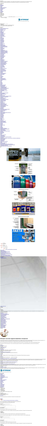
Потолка (1, 75)
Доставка (1, 10)
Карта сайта (1, 395)
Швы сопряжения (2, 93)
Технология (1, 102)
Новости (1, 378)
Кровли (1, 84)
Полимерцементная (2, 36)
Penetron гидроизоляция (3, 122)
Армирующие (2, 60)
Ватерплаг (1, 123)
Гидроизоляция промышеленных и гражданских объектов (7, 144)
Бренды (1, 94)
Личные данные (2, 385)
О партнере (1, 101)
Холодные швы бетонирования (4, 92)
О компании (1, 11)
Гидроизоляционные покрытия (4, 105)
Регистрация (1, 386)
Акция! (1, 354)
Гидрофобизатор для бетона (3, 50)
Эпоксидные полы (2, 73)
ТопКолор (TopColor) (3, 138)
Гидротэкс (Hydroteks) (3, 100)
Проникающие (2, 40)
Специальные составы (3, 62)
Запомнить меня (3, 17)
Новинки (1, 374)
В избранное (1, 310)
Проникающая (2, 115)
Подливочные (2, 55)
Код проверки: (2, 407)
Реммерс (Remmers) (2, 129)
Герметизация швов (2, 85)
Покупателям (2, 382)
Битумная (1, 29)
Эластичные (1, 39)
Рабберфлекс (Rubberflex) (3, 128)
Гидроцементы (2, 42)
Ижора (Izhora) (2, 108)
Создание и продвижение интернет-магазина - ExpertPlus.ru (10, 400)
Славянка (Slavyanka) (3, 130)
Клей (1, 134)
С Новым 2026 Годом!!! (3, 347)
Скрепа (1, 126)
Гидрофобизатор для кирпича (4, 51)
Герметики (1, 47)
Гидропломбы (2, 41)
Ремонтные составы (2, 53)
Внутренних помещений (3, 68)
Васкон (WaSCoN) (2, 95)
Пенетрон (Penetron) (2, 121)
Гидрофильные (2, 48)
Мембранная (1, 32)
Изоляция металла (2, 86)
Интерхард (1, 111)
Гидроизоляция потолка (3, 79)
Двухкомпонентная (2, 30)
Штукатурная (2, 117)
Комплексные (2, 59)
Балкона (1, 82)
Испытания (1, 114)
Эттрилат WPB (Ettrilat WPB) (4, 141)
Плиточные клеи (2, 66)
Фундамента (1, 76)
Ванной (1, 77)
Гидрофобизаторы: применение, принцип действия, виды (7, 363)
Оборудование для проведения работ (5, 109)
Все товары (1, 257)
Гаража (1, 91)
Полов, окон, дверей (2, 69)
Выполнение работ (2, 143)
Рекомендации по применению (4, 96)
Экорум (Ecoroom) (2, 139)
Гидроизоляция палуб (3, 106)
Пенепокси (1, 127)
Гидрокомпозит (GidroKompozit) (4, 99)
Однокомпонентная (2, 33)
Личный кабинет (2, 384)
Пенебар (1, 125)
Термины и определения (3, 7)
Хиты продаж (2, 375)
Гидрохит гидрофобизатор (3, 142)
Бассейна (1, 83)
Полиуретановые (2, 43)
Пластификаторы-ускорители (4, 61)
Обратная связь (2, 14)
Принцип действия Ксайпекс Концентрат (5, 112)
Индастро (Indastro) (2, 110)
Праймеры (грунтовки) (3, 104)
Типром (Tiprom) (2, 135)
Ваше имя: (1, 403)
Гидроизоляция (2, 74)
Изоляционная (2, 132)
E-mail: (1, 16)
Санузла (1, 80)
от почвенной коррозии (3, 87)
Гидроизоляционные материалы (4, 28)
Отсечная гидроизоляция (3, 89)
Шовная (1, 118)
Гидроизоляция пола (2, 78)
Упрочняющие (2, 57)
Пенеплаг (1, 124)
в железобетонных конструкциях (4, 88)
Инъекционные (2, 56)
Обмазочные (1, 37)
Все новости (1, 345)
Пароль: (12, 16)
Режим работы (2, 349)
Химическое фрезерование (3, 63)
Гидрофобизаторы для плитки (4, 52)
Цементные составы (2, 45)
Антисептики (2, 65)
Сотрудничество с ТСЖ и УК (4, 145)
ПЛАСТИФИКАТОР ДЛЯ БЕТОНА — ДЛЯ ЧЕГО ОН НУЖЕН (8, 358)
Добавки (1, 58)
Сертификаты (2, 140)
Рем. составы (2, 120)
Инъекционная (2, 31)
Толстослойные (2, 54)
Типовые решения (2, 103)
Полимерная (1, 34)
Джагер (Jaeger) (2, 107)
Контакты (1, 9)
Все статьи (1, 356)
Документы (1, 97)
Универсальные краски (3, 70)
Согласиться (2, 3)
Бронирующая (2, 35)
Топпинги (1, 72)
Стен (1, 81)
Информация (2, 5)
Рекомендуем (2, 373)
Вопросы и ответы (2, 380)
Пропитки (1, 71)
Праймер (1, 133)
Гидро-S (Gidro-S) (2, 98)
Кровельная (1, 131)
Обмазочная (1, 116)
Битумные (1, 49)
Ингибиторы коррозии (3, 64)
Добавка (1, 119)
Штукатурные (2, 38)
